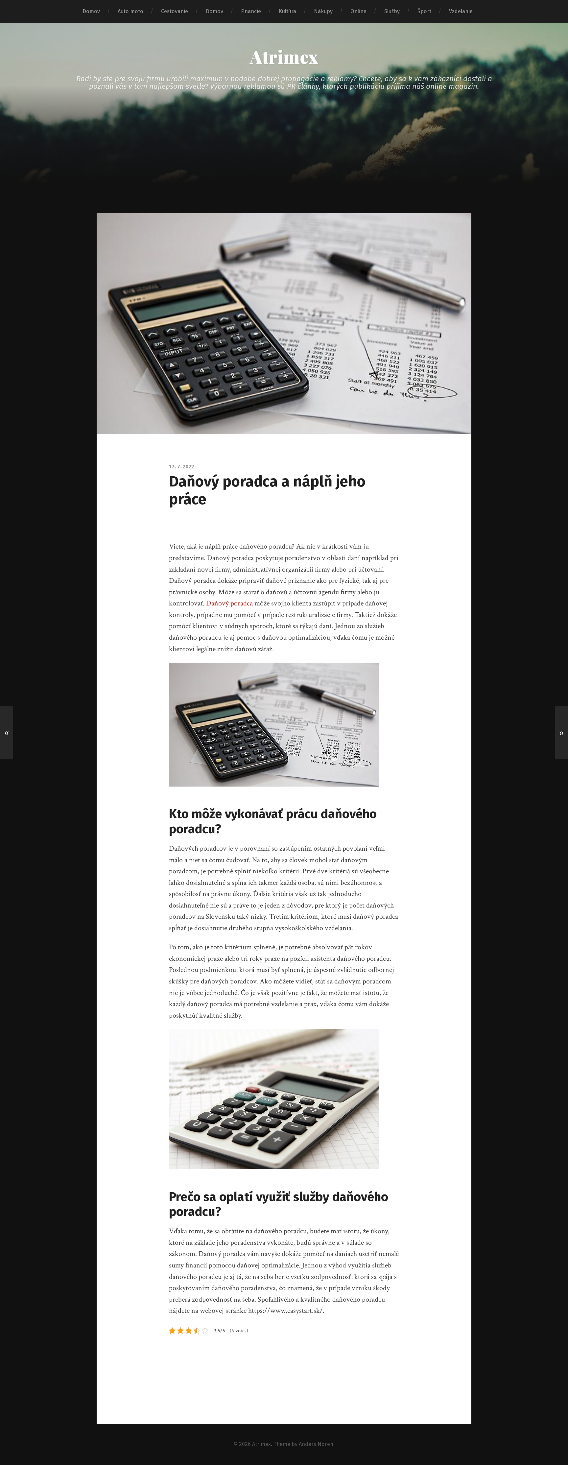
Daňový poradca (229, 603)
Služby (392, 11)
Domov (91, 11)
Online (358, 11)
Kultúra (287, 11)
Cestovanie (174, 11)
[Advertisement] (284, 164)
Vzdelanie (461, 11)
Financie (251, 11)
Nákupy (323, 11)
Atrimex (284, 56)
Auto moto (130, 11)
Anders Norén (316, 1444)
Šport (424, 11)
